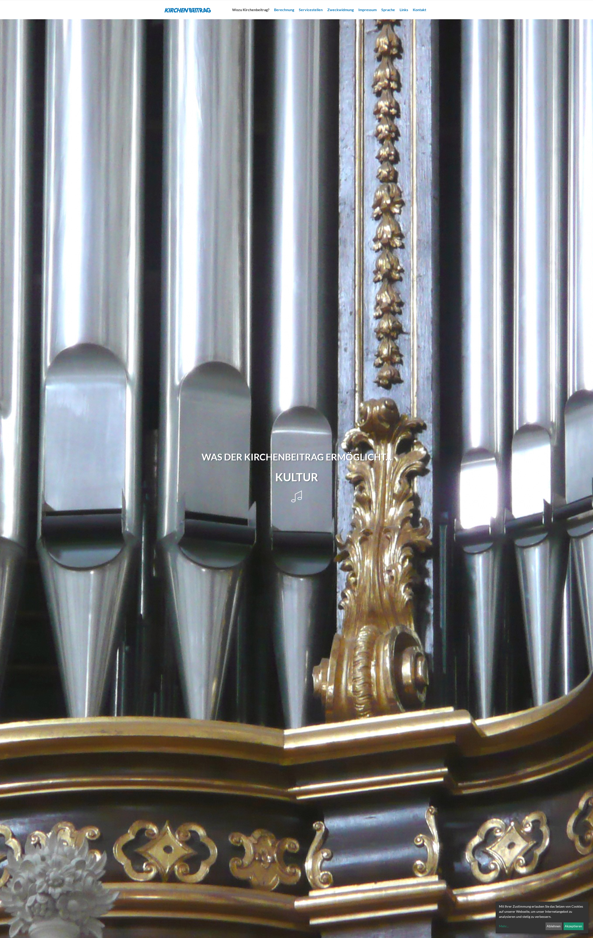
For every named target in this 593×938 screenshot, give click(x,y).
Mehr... (504, 926)
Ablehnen (554, 926)
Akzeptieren (573, 926)
